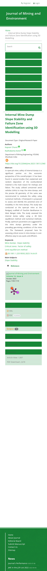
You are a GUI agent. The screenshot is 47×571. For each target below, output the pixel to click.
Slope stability (23, 243)
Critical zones (11, 246)
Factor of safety (24, 246)
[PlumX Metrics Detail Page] (14, 291)
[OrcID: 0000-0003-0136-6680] (25, 150)
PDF (14, 315)
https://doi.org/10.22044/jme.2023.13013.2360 (25, 163)
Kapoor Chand (11, 147)
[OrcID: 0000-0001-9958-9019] (19, 146)
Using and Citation (16, 108)
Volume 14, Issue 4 (14, 276)
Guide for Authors (15, 78)
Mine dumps (10, 243)
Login (37, 3)
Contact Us (12, 100)
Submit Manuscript (16, 85)
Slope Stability (11, 260)
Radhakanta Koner (13, 151)
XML (11, 311)
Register (27, 3)
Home (7, 30)
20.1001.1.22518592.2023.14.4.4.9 (22, 253)
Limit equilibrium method (16, 249)
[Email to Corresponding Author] (22, 150)
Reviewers (12, 93)
